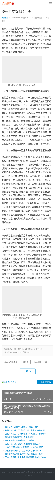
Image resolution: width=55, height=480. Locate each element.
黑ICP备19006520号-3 (36, 472)
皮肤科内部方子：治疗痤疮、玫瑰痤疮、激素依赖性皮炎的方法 (26, 433)
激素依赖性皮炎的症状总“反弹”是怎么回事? (23, 450)
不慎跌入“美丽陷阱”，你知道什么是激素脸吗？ (24, 447)
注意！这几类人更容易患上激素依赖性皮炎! (23, 444)
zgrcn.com (28, 475)
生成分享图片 (46, 382)
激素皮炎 (38, 17)
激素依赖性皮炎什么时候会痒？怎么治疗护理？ (24, 454)
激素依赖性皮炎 (10, 362)
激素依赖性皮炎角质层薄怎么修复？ (20, 440)
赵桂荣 (5, 17)
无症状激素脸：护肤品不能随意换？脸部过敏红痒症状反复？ (26, 457)
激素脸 (25, 362)
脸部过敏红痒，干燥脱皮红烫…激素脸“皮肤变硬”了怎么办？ (26, 430)
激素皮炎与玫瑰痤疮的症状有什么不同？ (22, 427)
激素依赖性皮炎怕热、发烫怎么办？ (20, 437)
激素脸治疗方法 (40, 362)
